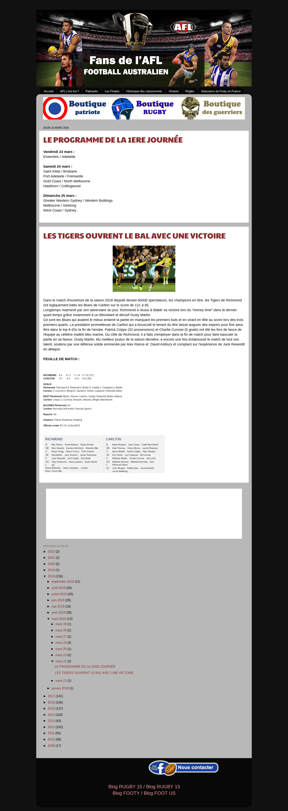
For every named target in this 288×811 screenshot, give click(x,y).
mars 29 (61, 630)
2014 (52, 714)
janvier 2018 (61, 688)
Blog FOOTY (126, 793)
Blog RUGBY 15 (125, 786)
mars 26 (61, 642)
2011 (51, 733)
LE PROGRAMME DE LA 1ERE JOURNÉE (113, 139)
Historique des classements (144, 91)
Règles (189, 91)
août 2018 (59, 587)
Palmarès (92, 91)
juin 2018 (58, 600)
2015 (52, 708)
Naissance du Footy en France (221, 91)
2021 (52, 557)
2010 (52, 739)
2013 (52, 720)
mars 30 (61, 624)
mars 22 (61, 661)
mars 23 (61, 655)
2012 (52, 727)
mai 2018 (58, 606)
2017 (52, 696)
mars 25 (61, 649)
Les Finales (112, 91)
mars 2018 (59, 618)
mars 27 (61, 636)
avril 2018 (59, 612)
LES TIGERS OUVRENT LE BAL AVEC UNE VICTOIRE (134, 235)
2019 (52, 570)
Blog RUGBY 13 (163, 786)
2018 (52, 576)
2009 (52, 745)
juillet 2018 (60, 594)
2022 (52, 551)
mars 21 (61, 680)
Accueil (48, 91)
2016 (52, 702)
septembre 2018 (63, 581)
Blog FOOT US (160, 793)
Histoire (174, 91)
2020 (52, 564)
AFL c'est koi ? (69, 91)
